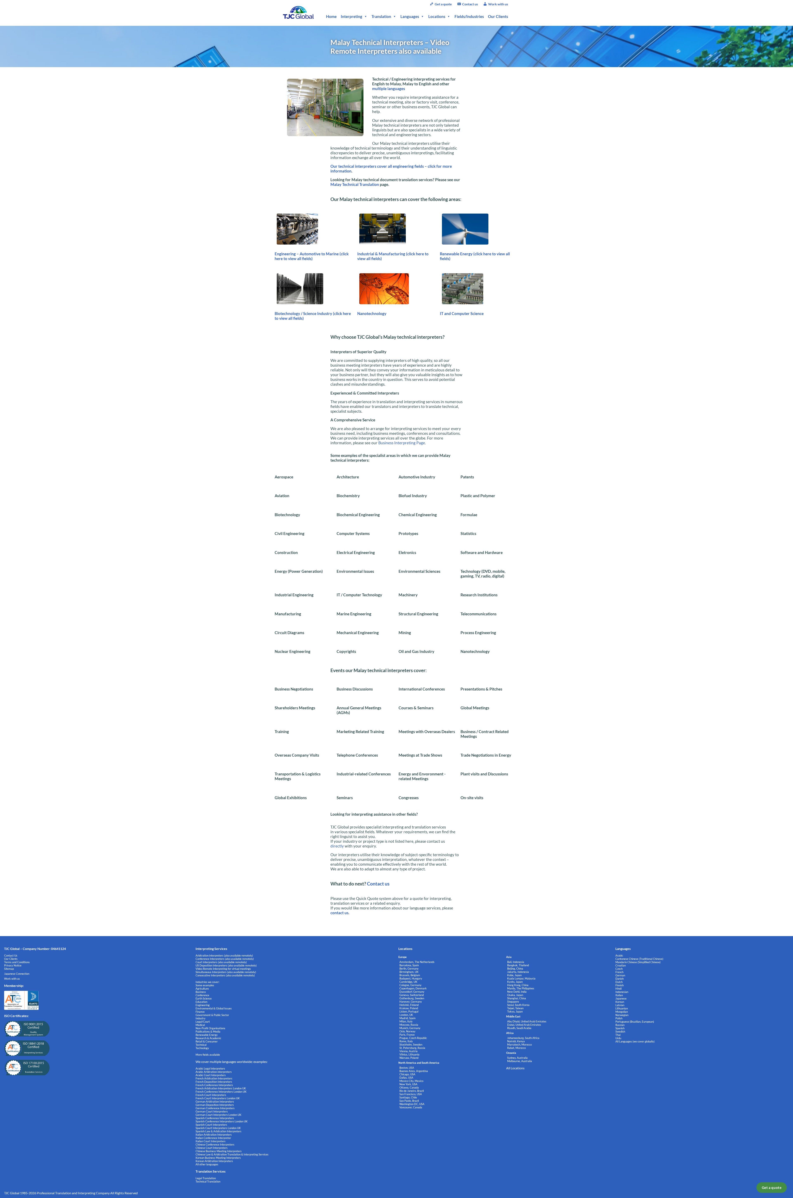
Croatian (620, 965)
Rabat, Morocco (516, 1047)
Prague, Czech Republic (413, 1038)
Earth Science (204, 998)
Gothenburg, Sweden (411, 998)
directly (337, 846)
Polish (618, 1018)
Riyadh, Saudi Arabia (519, 1028)
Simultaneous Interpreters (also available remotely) (226, 972)
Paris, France (407, 1034)
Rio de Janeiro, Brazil (411, 1090)
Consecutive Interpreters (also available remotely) (225, 975)
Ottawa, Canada (409, 1087)
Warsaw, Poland (408, 1057)
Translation (381, 16)
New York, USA (408, 1084)
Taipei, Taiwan (515, 1008)
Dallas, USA (406, 1077)
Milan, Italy (406, 1021)
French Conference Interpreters (214, 1085)
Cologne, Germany (410, 985)
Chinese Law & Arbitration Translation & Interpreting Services (232, 1154)
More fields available (208, 1054)
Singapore (513, 1001)
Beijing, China (515, 968)
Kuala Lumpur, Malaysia (521, 978)
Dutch (619, 982)
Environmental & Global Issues (214, 1008)
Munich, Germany (409, 1028)
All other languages (207, 1164)
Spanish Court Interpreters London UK (218, 1128)
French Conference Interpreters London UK (221, 1091)
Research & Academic (208, 1038)
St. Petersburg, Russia (412, 1047)
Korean (619, 1001)
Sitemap (9, 968)
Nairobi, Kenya (516, 1041)
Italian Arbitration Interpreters (214, 1134)
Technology (202, 1048)
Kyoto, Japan (515, 981)
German (620, 975)
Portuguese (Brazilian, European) (634, 1021)
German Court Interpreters (212, 1111)
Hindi (618, 988)
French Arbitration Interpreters (214, 1078)
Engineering (203, 1005)
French (619, 972)
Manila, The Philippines (520, 988)
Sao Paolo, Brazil (409, 1100)
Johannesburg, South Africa (523, 1038)
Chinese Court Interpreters (212, 1147)
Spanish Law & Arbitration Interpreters (218, 1131)
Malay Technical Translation (354, 184)
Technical (201, 1044)
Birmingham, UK (409, 971)
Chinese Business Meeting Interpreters (219, 1151)
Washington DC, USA (411, 1104)
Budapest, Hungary (410, 978)
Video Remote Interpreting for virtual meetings (224, 968)
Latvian (619, 1005)
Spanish (619, 1028)
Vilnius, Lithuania (409, 1054)
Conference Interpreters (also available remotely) (225, 958)
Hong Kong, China (517, 985)
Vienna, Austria (408, 1051)
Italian (619, 995)
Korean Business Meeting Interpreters (218, 1157)
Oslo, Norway (407, 1031)
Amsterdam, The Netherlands (416, 962)
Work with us (498, 4)
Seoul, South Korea (518, 1005)
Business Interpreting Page (401, 442)
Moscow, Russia (408, 1024)
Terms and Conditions (17, 962)
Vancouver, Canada (410, 1107)
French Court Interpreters (211, 1095)
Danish (619, 978)
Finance (200, 1011)
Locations (436, 16)
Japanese (621, 998)
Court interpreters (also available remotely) (221, 962)
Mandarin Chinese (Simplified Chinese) (638, 962)
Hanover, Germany (410, 1001)
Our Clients (498, 16)
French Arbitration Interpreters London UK (221, 1088)
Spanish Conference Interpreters (215, 1118)
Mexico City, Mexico (411, 1081)
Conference (202, 995)
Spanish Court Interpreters (211, 1124)
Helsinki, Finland (409, 1005)
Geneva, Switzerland (411, 995)
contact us (339, 912)
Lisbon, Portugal (408, 1011)
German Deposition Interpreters (215, 1104)
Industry (200, 1018)
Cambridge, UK (408, 981)
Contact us (470, 4)
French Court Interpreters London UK (218, 1098)
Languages (409, 16)
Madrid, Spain (407, 1018)
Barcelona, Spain (409, 965)
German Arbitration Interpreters (215, 1101)
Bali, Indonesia (515, 962)
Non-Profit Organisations (210, 1028)
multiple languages (388, 88)
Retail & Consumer (207, 1041)
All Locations (515, 1068)
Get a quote (772, 1187)
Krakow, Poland (408, 1008)
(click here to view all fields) (312, 256)
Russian (619, 1025)
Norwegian (621, 1015)
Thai (618, 1034)
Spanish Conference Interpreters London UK (222, 1121)
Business (201, 992)
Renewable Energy (456, 253)
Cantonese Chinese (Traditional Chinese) (639, 958)
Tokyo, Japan (515, 1011)
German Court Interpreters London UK (218, 1114)
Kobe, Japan (514, 975)
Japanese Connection (16, 973)
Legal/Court (203, 1021)
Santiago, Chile (408, 1097)
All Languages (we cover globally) (635, 1041)
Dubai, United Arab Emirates (524, 1024)
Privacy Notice (12, 965)
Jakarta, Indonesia (518, 971)
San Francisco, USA (410, 1094)
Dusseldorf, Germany (411, 991)
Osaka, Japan (515, 995)
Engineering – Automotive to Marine (307, 253)
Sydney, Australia (517, 1057)
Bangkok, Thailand (518, 965)
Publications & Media (208, 1031)
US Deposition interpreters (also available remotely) (226, 965)
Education (201, 1001)
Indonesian (621, 992)
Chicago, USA (407, 1074)
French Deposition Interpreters (214, 1081)
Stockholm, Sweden (410, 1044)
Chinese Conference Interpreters (215, 1144)
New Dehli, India (517, 991)
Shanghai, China (516, 998)
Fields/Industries (469, 16)
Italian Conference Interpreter (213, 1138)
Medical (200, 1025)
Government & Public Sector (212, 1015)
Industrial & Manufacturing (381, 253)
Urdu (618, 1038)
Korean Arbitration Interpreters (214, 1161)
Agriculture (202, 988)
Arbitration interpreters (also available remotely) (224, 955)
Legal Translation (206, 1178)
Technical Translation (208, 1181)
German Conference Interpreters (215, 1108)
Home (331, 16)
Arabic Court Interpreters (211, 1075)
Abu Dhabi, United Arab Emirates (526, 1021)
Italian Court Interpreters (211, 1141)
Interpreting (351, 16)
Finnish (619, 985)
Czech (619, 968)
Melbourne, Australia (519, 1061)
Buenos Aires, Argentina (413, 1071)
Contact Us (10, 955)
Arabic (619, 955)
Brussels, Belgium (409, 975)
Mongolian (621, 1011)
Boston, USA (406, 1067)
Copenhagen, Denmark (413, 988)
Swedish (620, 1031)
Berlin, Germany (409, 968)
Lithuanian (621, 1008)
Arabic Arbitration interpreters (214, 1071)
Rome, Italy (406, 1041)
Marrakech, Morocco (519, 1044)
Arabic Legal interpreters (210, 1068)
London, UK (406, 1014)
